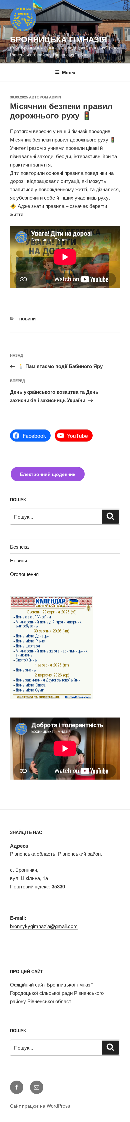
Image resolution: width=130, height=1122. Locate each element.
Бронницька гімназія (58, 39)
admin (55, 96)
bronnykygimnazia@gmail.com (44, 925)
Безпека (19, 546)
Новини (27, 318)
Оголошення (24, 573)
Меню (68, 72)
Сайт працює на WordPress (40, 1105)
